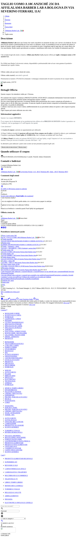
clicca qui (66, 303)
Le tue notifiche (40, 275)
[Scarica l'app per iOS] (5, 282)
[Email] (5, 227)
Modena (13, 279)
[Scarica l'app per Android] (7, 280)
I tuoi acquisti (31, 275)
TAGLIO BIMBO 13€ (8, 255)
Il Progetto (10, 273)
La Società (69, 275)
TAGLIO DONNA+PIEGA (10, 259)
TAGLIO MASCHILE (8, 241)
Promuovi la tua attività (45, 271)
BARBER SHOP (6, 244)
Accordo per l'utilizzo (44, 277)
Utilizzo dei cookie (28, 277)
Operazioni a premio (60, 275)
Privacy (19, 277)
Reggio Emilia (24, 279)
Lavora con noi (12, 277)
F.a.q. (35, 277)
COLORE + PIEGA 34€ (9, 262)
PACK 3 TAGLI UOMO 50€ (10, 237)
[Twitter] (3, 227)
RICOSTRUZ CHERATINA (10, 270)
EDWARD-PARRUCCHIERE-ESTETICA (30, 241)
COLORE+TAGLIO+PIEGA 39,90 (12, 266)
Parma (18, 279)
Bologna (3, 279)
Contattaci (4, 277)
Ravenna (32, 279)
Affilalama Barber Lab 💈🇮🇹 (10, 218)
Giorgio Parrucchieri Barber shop (25, 252)
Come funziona (6, 271)
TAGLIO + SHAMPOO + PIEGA (12, 248)
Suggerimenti (49, 275)
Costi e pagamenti (58, 271)
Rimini (37, 279)
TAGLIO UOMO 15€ (8, 252)
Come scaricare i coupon (19, 275)
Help (65, 271)
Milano (8, 279)
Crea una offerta (6, 275)
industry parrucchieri (29, 248)
